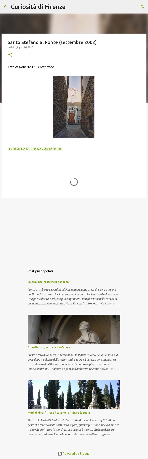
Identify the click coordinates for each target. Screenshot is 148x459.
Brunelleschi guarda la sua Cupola (49, 347)
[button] (10, 55)
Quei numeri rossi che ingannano (48, 281)
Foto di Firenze (18, 149)
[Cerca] (71, 6)
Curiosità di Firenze (38, 6)
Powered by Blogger (76, 453)
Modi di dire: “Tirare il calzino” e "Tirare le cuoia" (59, 412)
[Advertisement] (74, 230)
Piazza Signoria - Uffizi (47, 149)
